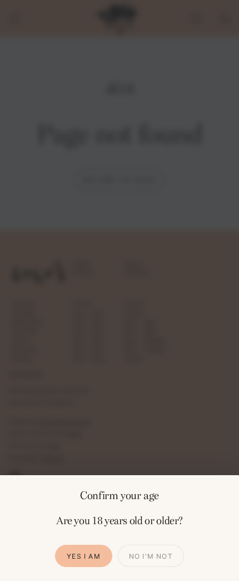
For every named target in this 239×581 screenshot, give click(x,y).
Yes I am (84, 556)
